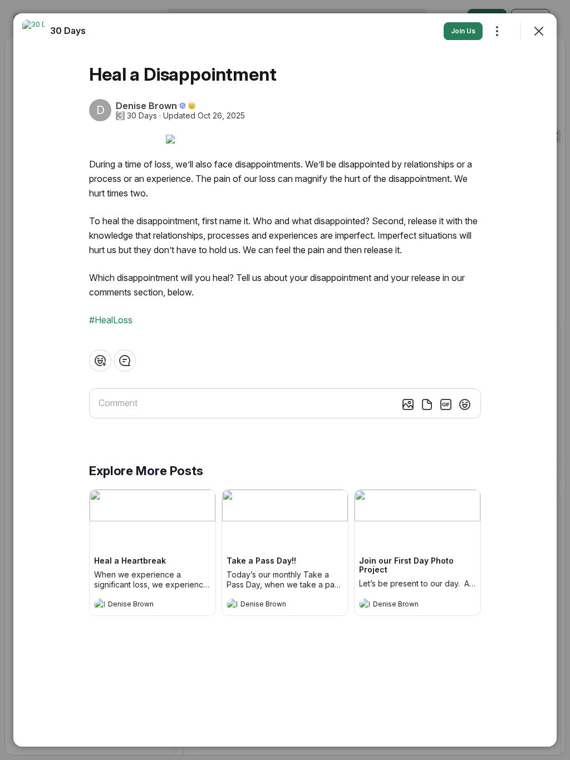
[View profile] (99, 604)
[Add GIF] (446, 404)
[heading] (141, 605)
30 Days (142, 115)
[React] (100, 360)
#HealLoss (110, 319)
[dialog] (285, 380)
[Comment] (125, 360)
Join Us (463, 31)
